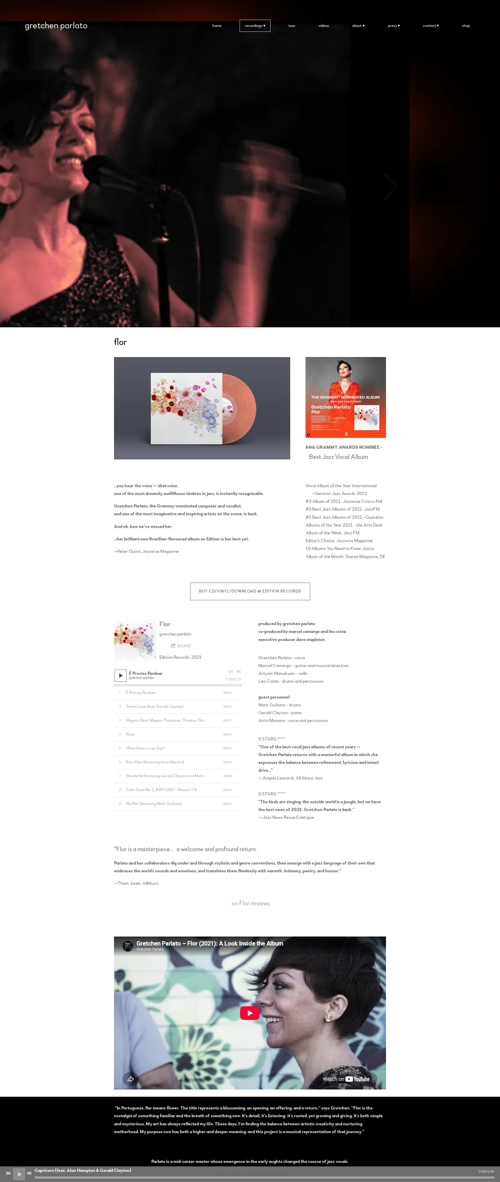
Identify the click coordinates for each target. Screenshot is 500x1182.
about (357, 26)
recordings (253, 26)
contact (429, 26)
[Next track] (238, 671)
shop (466, 26)
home (217, 26)
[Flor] (135, 641)
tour (291, 26)
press (392, 26)
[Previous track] (231, 671)
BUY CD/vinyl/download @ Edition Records (250, 591)
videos (324, 26)
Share (184, 646)
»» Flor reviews (250, 903)
